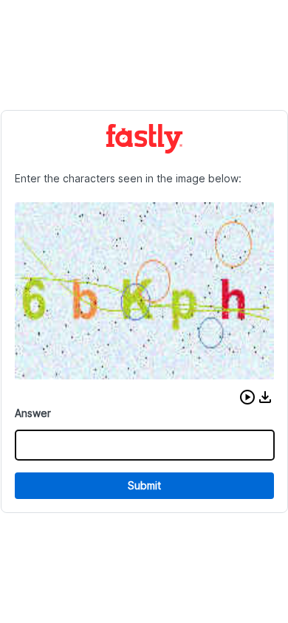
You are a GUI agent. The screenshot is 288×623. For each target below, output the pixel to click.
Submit (144, 485)
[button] (247, 397)
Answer (33, 413)
